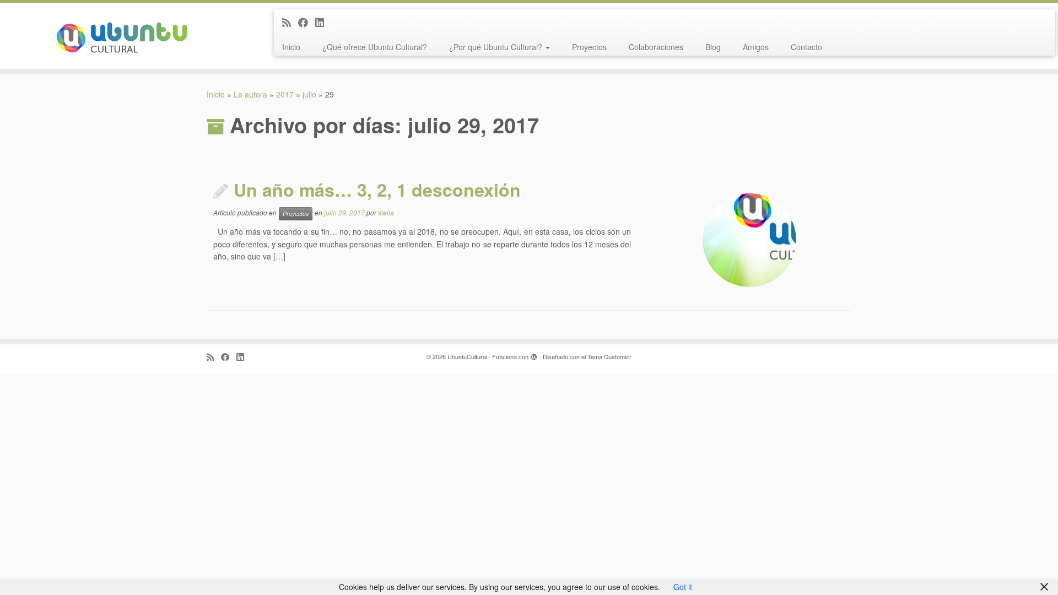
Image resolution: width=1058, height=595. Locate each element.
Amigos (756, 46)
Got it (682, 586)
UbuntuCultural (467, 356)
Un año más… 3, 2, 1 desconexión (377, 189)
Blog (713, 46)
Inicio (291, 46)
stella (386, 213)
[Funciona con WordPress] (534, 354)
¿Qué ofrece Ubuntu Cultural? (374, 46)
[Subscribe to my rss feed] (290, 22)
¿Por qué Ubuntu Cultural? (496, 46)
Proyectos (589, 46)
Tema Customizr (609, 356)
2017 (285, 94)
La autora (250, 94)
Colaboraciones (656, 46)
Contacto (806, 46)
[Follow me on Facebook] (306, 22)
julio (309, 94)
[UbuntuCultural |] (122, 35)
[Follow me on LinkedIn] (323, 22)
